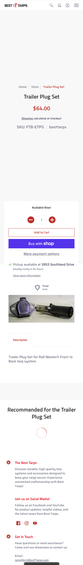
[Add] (52, 219)
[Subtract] (30, 219)
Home (23, 86)
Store (35, 86)
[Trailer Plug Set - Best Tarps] (41, 309)
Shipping (27, 118)
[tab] (20, 339)
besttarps (57, 127)
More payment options (41, 254)
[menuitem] (51, 5)
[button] (51, 5)
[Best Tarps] (16, 5)
